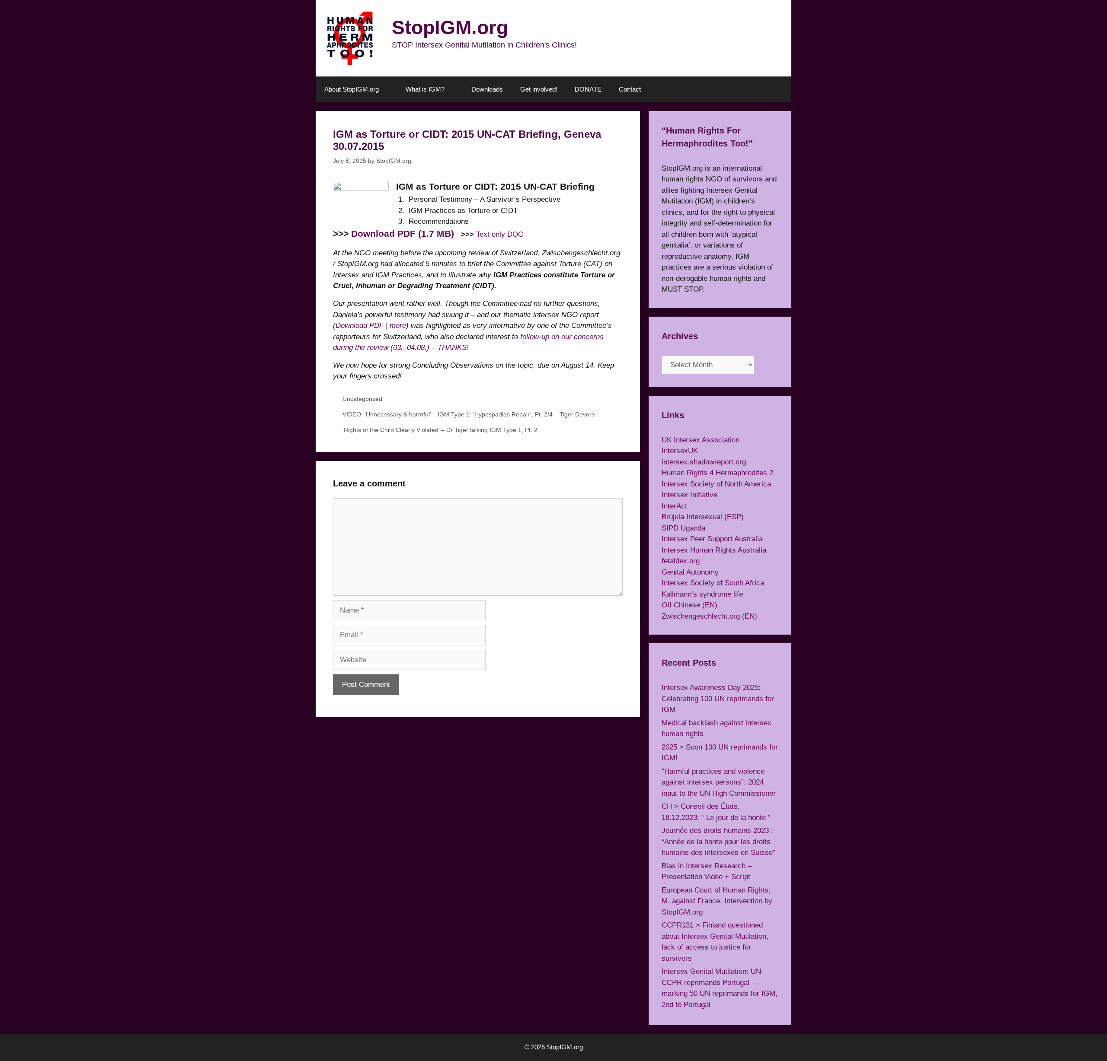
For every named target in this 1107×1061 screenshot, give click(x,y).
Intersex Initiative (689, 495)
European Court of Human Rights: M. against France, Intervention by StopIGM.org (717, 901)
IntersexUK (680, 451)
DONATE (588, 89)
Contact (630, 89)
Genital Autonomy (690, 572)
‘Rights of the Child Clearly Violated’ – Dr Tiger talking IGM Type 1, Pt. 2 (440, 429)
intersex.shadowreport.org (704, 462)
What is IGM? (425, 89)
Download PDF (360, 325)
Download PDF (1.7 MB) (402, 234)
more (398, 325)
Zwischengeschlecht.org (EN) (709, 616)
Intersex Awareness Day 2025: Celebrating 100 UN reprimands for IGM (718, 698)
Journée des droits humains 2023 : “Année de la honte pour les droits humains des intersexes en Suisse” (718, 841)
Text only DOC (499, 234)
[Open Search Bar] (778, 89)
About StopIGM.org (351, 89)
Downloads (487, 89)
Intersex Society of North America (716, 484)
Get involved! (538, 89)
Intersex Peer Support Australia (712, 539)
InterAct (674, 506)
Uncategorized (362, 398)
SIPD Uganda (683, 528)
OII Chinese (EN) (689, 605)
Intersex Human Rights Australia (714, 550)
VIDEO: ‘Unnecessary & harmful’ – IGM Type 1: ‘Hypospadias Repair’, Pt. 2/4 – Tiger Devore (468, 414)
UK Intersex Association (700, 440)
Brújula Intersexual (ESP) (703, 517)
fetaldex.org (681, 561)
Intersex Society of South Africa (713, 583)
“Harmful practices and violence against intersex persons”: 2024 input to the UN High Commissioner (719, 782)
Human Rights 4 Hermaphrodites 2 (717, 473)
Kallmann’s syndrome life (702, 594)
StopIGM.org (450, 27)
